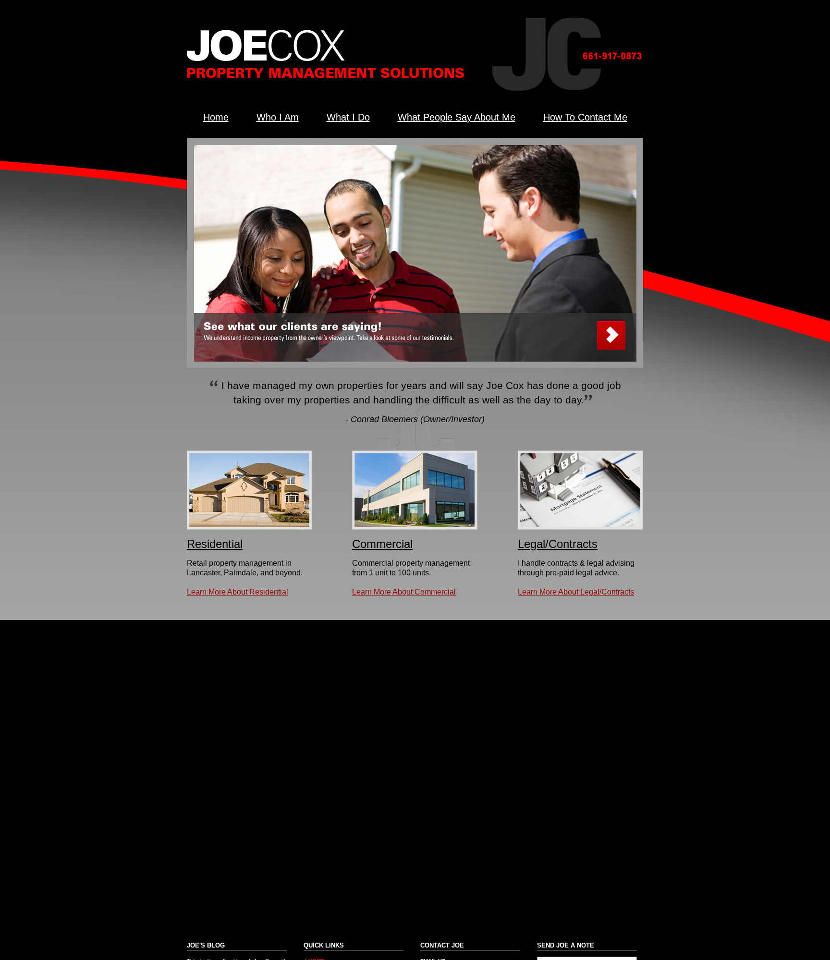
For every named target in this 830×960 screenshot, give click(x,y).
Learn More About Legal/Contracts (576, 592)
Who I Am (277, 117)
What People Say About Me (456, 117)
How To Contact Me (585, 117)
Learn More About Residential (237, 592)
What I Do (348, 117)
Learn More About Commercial (404, 592)
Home (216, 117)
